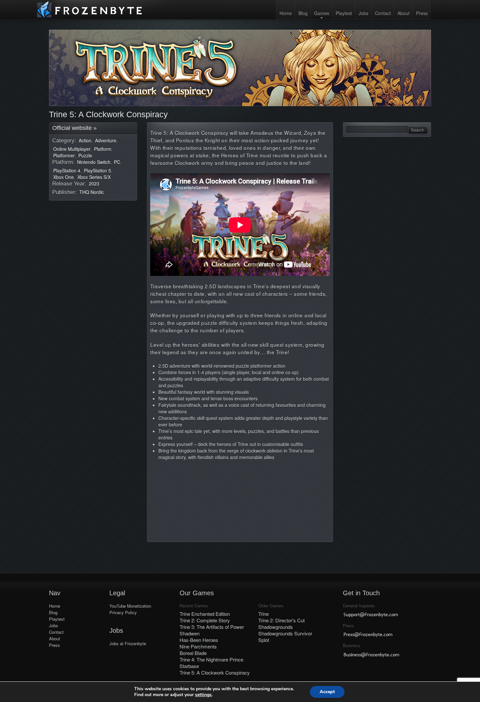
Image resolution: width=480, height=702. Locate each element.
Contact (383, 13)
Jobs (363, 13)
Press (422, 13)
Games (321, 13)
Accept (327, 692)
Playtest (344, 13)
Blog (303, 13)
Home (286, 13)
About (403, 13)
